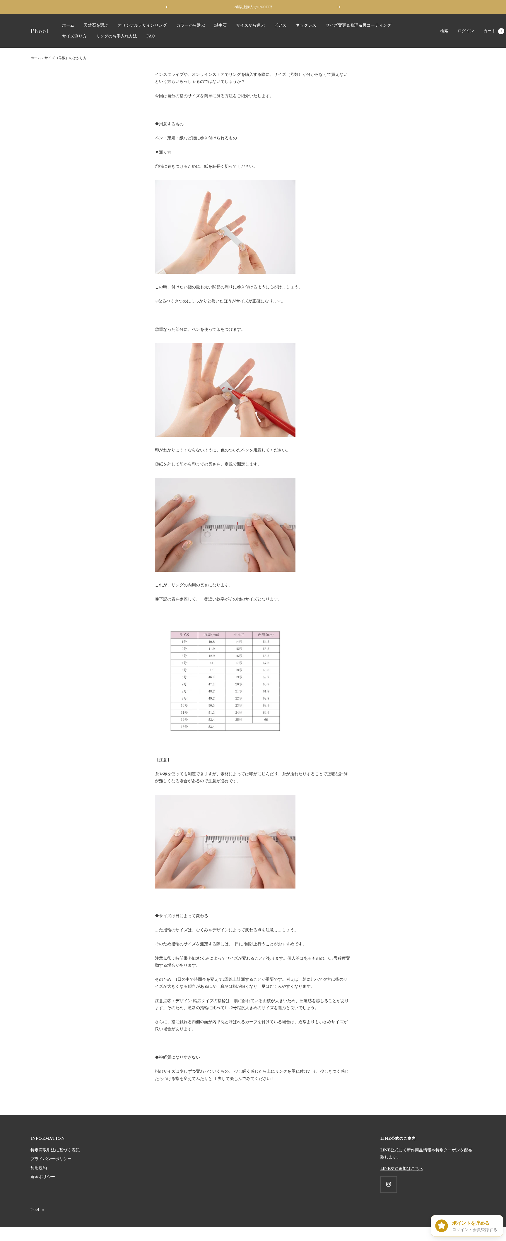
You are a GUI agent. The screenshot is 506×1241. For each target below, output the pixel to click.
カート (492, 31)
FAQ (150, 36)
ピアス (280, 25)
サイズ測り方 (74, 36)
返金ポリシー (42, 1177)
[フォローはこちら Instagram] (388, 1184)
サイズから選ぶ (250, 25)
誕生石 (220, 25)
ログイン (466, 31)
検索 (444, 31)
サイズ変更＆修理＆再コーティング (358, 25)
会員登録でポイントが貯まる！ (253, 7)
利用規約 (38, 1168)
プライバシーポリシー (50, 1159)
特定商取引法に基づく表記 (55, 1150)
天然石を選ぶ (96, 25)
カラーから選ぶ (190, 25)
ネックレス (306, 25)
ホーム (68, 25)
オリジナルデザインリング (142, 25)
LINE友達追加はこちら (401, 1168)
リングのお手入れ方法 (116, 36)
